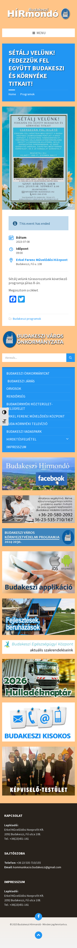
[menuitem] (38, 373)
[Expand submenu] (67, 439)
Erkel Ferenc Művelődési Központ (42, 260)
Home (12, 94)
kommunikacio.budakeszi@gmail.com (37, 867)
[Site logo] (38, 20)
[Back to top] (38, 935)
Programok (27, 94)
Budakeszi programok (27, 319)
